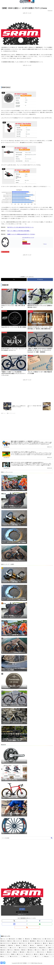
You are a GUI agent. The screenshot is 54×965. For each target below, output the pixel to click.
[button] (51, 838)
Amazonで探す (24, 241)
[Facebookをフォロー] (39, 920)
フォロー (23, 909)
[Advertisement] (27, 17)
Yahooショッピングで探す (26, 243)
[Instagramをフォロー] (14, 924)
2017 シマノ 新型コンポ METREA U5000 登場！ (18, 231)
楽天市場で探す (24, 242)
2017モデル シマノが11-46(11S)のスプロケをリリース (20, 227)
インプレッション (6, 251)
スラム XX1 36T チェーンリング (28, 237)
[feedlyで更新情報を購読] (39, 924)
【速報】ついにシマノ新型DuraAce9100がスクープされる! (21, 234)
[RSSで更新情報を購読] (27, 927)
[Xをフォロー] (14, 920)
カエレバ (45, 243)
